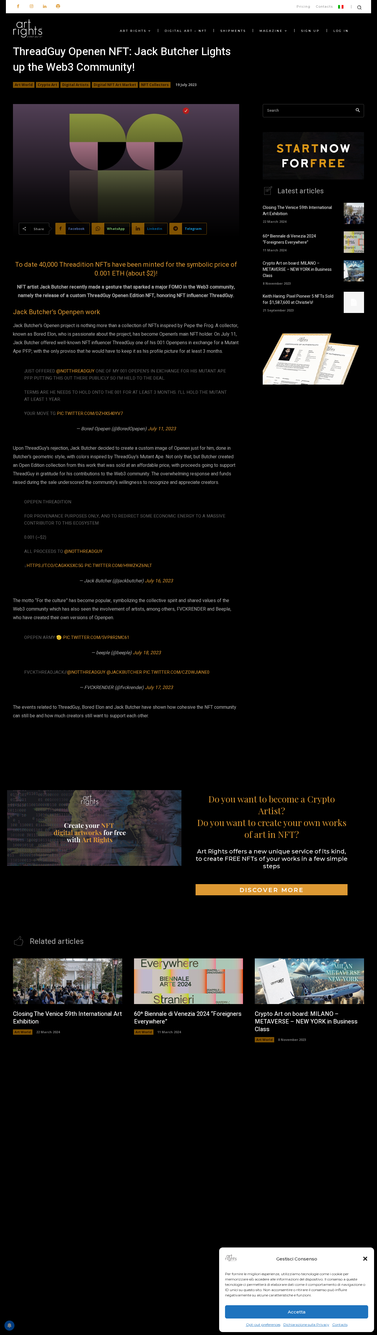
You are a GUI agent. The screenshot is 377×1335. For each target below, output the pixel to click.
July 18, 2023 (147, 652)
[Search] (357, 110)
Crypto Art (47, 84)
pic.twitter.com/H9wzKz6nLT (118, 565)
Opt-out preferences (263, 1324)
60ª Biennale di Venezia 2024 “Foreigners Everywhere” (289, 239)
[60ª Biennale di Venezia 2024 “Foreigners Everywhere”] (354, 242)
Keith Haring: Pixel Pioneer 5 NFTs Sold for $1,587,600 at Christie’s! (298, 299)
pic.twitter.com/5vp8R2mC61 (96, 637)
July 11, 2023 (162, 428)
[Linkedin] (44, 6)
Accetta (296, 1312)
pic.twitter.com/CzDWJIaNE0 (176, 672)
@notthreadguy (75, 371)
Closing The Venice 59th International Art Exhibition (67, 1018)
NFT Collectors (155, 84)
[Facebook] (18, 6)
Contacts (340, 1324)
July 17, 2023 (159, 687)
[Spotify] (58, 6)
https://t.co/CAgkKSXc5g (55, 565)
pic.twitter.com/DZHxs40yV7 (90, 413)
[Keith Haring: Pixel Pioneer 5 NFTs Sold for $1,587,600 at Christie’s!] (354, 302)
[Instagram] (31, 6)
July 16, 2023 (159, 580)
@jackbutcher (124, 672)
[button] (365, 1259)
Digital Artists (75, 84)
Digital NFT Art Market (115, 84)
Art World (24, 84)
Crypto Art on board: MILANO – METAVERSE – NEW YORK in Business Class (297, 269)
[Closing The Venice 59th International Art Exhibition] (354, 213)
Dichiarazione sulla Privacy (306, 1324)
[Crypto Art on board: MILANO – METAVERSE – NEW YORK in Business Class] (354, 270)
